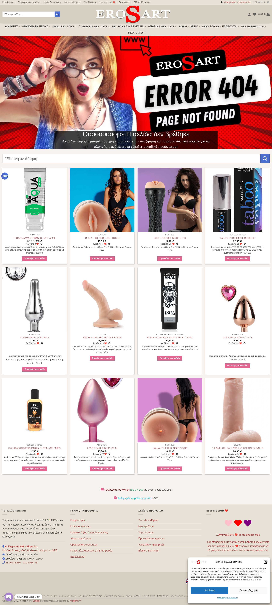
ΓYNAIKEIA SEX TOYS (93, 26)
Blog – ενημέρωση (80, 538)
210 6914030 (13, 562)
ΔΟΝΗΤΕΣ (11, 26)
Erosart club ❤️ (107, 2)
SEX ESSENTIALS (252, 26)
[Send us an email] (262, 2)
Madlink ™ (75, 600)
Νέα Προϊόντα (90, 2)
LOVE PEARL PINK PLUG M (102, 448)
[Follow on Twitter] (259, 2)
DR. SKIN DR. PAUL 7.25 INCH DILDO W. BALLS (237, 448)
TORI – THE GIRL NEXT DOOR (170, 238)
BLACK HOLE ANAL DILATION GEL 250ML (170, 337)
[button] (265, 561)
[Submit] (57, 14)
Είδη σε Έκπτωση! (142, 2)
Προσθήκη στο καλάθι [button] (35, 258)
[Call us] (265, 2)
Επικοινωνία (124, 2)
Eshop (36, 600)
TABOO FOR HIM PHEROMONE (237, 238)
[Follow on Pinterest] (268, 2)
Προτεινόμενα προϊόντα (151, 538)
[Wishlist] (254, 14)
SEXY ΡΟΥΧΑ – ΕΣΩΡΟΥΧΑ (219, 26)
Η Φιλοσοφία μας (80, 526)
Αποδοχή (209, 590)
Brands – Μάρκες (72, 2)
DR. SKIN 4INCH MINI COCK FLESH (102, 337)
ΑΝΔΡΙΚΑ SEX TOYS (161, 26)
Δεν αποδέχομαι (249, 590)
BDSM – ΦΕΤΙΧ (188, 26)
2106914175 (244, 2)
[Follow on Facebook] (253, 2)
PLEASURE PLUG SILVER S (34, 337)
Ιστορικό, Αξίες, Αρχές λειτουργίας (89, 532)
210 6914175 (30, 562)
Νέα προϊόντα (146, 526)
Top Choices (145, 532)
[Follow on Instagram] (256, 2)
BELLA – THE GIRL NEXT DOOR (102, 238)
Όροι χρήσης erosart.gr (227, 598)
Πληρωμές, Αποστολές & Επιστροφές (91, 550)
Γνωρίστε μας (8, 2)
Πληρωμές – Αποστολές (28, 2)
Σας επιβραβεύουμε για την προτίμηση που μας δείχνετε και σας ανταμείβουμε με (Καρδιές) (238, 545)
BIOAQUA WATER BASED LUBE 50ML (34, 238)
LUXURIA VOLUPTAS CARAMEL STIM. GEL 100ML (34, 448)
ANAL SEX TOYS (63, 26)
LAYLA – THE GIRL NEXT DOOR (170, 448)
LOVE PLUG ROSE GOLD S (237, 337)
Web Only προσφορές (151, 544)
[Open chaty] (9, 597)
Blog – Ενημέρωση (52, 2)
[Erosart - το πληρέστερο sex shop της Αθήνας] (133, 14)
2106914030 (230, 2)
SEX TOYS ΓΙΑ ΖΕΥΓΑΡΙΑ (128, 26)
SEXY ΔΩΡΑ (135, 32)
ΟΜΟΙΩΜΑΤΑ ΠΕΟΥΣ (35, 26)
